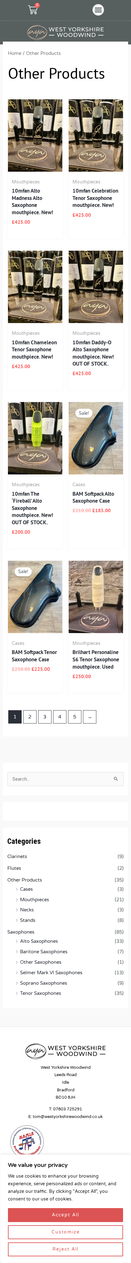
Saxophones (20, 932)
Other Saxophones (40, 962)
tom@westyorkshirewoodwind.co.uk (68, 1116)
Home (14, 53)
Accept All (65, 1215)
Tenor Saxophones (40, 993)
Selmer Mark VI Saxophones (51, 972)
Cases (26, 889)
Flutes (14, 868)
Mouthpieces (34, 900)
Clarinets (17, 856)
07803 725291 (67, 1109)
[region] (65, 1208)
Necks (27, 910)
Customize (66, 1232)
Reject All (65, 1249)
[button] (98, 10)
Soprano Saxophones (43, 983)
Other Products (24, 880)
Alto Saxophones (39, 941)
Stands (27, 920)
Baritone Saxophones (43, 952)
